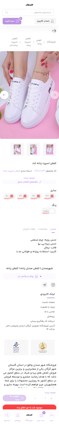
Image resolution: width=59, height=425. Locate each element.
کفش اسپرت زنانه (27, 42)
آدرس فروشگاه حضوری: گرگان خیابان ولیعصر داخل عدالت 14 (30, 327)
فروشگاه (51, 42)
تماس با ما (50, 312)
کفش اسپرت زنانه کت (14, 42)
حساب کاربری (43, 21)
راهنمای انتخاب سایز (28, 182)
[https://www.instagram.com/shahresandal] (53, 285)
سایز (53, 190)
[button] (4, 95)
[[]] (44, 285)
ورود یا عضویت (47, 307)
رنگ (54, 205)
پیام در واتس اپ (26, 276)
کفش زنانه (39, 42)
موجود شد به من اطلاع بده (29, 408)
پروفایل (51, 316)
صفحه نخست (48, 302)
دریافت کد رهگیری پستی (42, 321)
